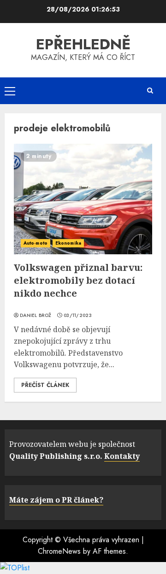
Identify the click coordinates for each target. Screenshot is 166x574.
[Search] (149, 91)
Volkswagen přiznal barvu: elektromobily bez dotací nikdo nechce (78, 280)
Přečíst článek (45, 385)
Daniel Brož (35, 315)
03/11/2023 (78, 315)
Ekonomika (68, 243)
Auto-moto (35, 243)
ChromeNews (59, 551)
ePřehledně (83, 44)
